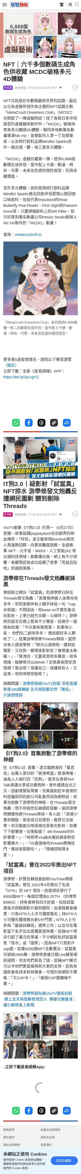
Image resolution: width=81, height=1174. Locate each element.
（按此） (11, 365)
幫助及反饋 (48, 1137)
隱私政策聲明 (11, 1144)
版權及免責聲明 (50, 1129)
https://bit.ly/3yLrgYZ (21, 377)
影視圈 (8, 514)
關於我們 (8, 1137)
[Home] (19, 4)
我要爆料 (46, 1144)
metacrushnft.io (28, 234)
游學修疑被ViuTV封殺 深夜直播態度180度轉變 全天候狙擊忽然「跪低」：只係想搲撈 (40, 689)
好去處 (8, 87)
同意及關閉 (63, 1160)
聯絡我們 (8, 1129)
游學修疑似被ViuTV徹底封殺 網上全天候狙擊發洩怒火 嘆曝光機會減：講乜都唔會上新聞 (39, 999)
